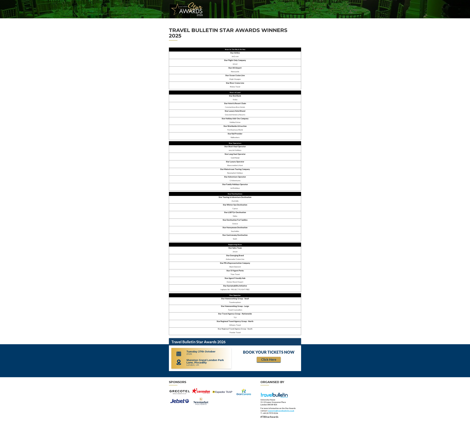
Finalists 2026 (267, 20)
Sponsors (253, 20)
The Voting (220, 20)
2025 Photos (281, 20)
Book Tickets (240, 20)
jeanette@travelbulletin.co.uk (281, 411)
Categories (207, 20)
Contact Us (294, 20)
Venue (230, 20)
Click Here (268, 359)
